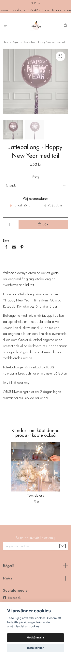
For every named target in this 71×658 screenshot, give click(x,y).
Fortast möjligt (22, 205)
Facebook (14, 598)
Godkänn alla (35, 637)
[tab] (7, 261)
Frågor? (8, 565)
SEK (34, 3)
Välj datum (55, 205)
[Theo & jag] (36, 25)
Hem (5, 42)
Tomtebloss (35, 495)
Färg (35, 176)
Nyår (16, 42)
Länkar (7, 578)
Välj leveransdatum (35, 198)
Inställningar (35, 647)
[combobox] (35, 185)
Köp (45, 224)
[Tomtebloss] (35, 466)
